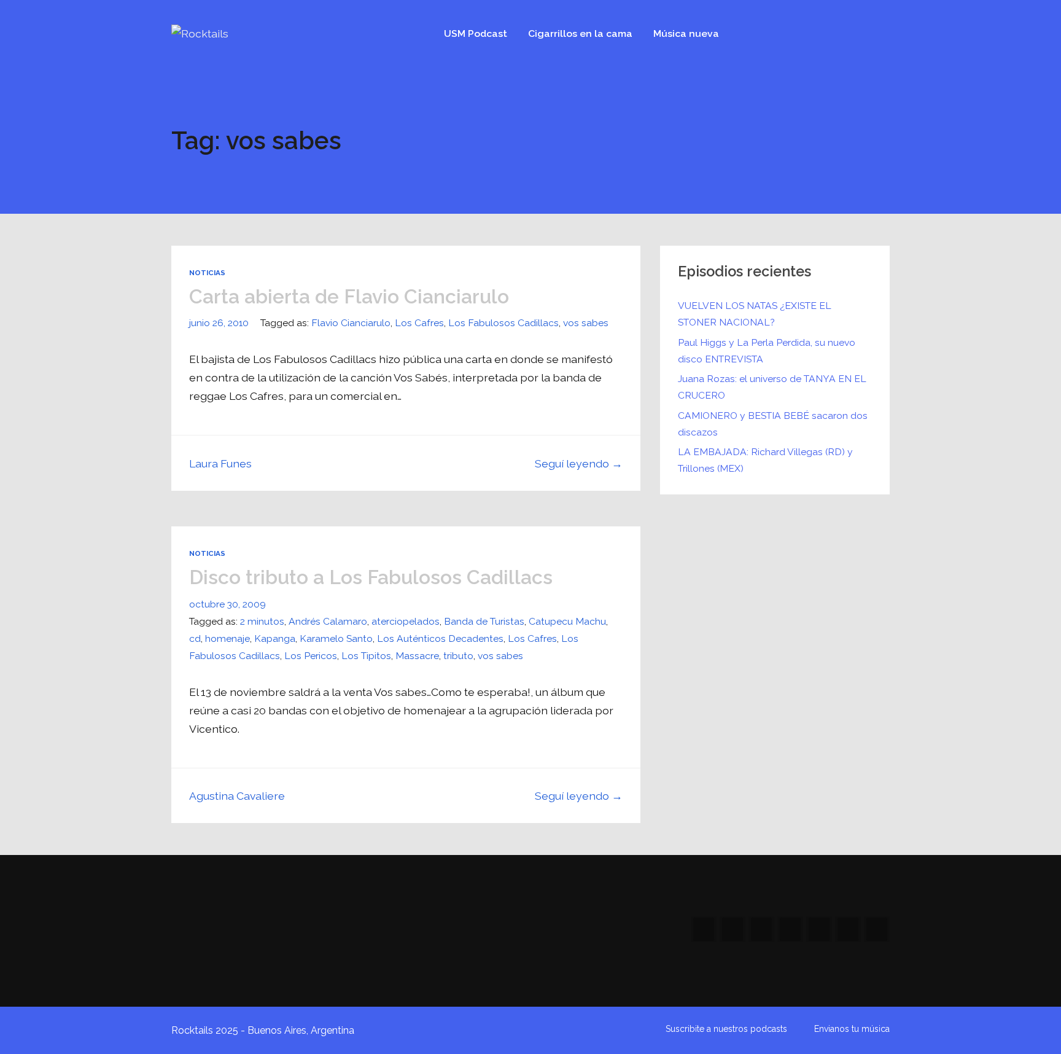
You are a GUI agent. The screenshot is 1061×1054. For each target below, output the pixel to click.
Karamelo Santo (336, 638)
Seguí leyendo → (579, 463)
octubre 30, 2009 (227, 604)
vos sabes (585, 323)
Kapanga (274, 638)
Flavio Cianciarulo (351, 323)
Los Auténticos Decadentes (440, 638)
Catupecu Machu (567, 621)
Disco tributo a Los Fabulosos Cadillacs (371, 577)
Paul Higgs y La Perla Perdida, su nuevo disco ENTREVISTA (766, 351)
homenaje (227, 638)
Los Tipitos (366, 656)
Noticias (207, 272)
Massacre (417, 656)
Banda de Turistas (484, 621)
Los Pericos (310, 656)
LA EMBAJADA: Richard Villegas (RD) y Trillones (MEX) (765, 460)
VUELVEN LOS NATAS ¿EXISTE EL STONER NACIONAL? (754, 314)
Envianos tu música (852, 1029)
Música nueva (686, 33)
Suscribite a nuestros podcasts (726, 1029)
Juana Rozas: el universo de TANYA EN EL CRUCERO (772, 387)
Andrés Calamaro (328, 621)
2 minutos (262, 621)
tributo (458, 656)
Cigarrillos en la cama (580, 33)
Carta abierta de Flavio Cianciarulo (349, 296)
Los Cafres (419, 323)
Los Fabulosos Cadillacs (503, 323)
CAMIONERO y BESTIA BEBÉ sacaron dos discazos (773, 424)
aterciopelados (405, 621)
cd (195, 638)
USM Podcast (475, 33)
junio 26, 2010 (219, 323)
